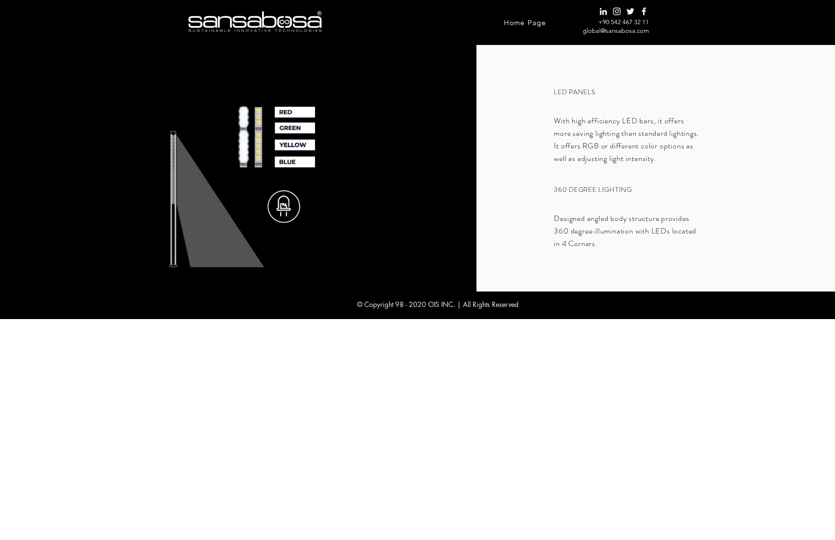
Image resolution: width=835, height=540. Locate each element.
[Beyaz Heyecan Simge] (630, 11)
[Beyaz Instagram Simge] (617, 11)
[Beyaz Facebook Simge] (644, 11)
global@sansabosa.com (616, 30)
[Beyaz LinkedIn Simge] (603, 11)
